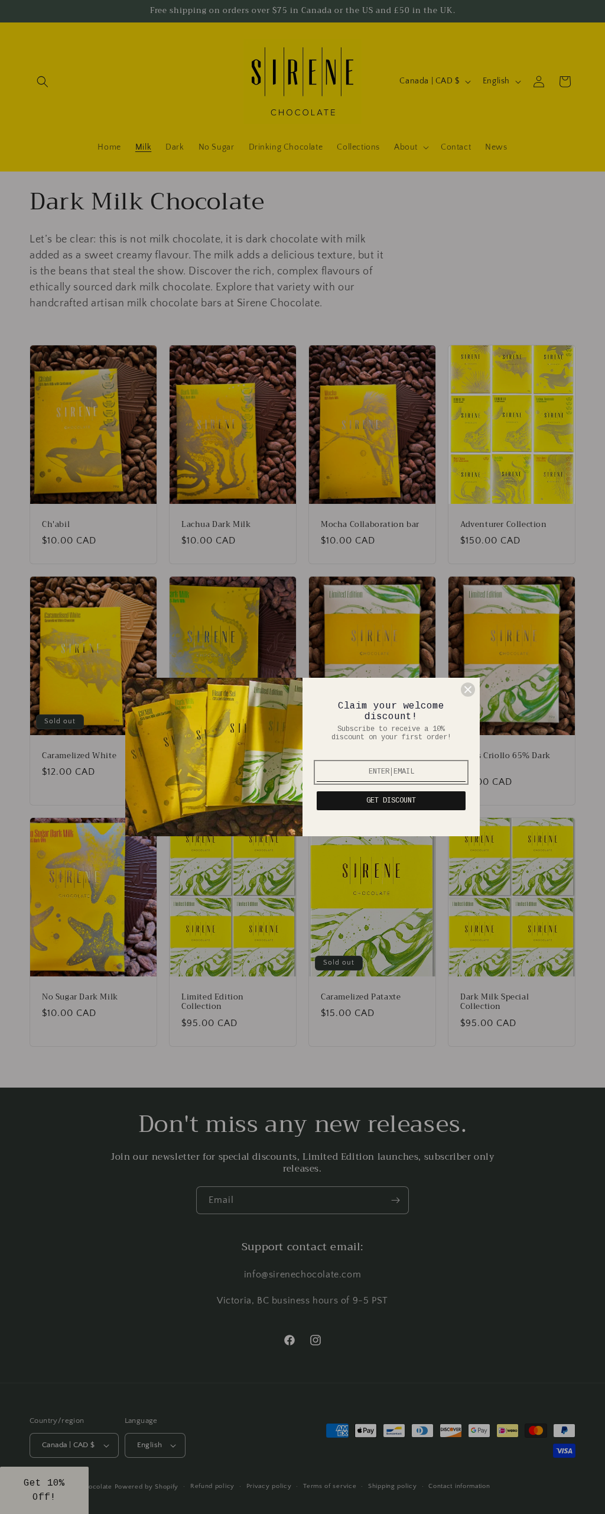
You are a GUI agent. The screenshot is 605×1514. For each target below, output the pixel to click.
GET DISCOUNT (391, 801)
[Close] (468, 689)
